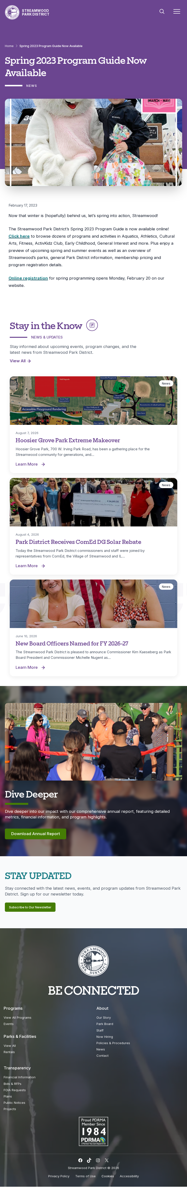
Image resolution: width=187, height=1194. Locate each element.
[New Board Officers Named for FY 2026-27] (93, 604)
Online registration (28, 278)
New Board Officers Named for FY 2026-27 (72, 643)
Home (9, 46)
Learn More (31, 464)
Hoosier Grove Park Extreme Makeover (68, 440)
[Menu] (176, 12)
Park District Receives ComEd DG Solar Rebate (78, 541)
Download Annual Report (35, 833)
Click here (19, 236)
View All (18, 360)
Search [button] (162, 11)
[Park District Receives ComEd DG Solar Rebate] (93, 502)
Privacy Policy (58, 1176)
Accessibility (129, 1176)
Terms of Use (85, 1176)
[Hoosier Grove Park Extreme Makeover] (93, 400)
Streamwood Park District (35, 12)
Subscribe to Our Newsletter (30, 907)
